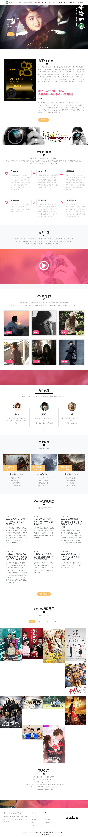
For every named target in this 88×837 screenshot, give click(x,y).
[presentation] (43, 430)
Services (34, 820)
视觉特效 (44, 120)
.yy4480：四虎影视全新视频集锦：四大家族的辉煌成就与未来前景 (16, 556)
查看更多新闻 (44, 594)
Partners (47, 820)
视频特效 (62, 3)
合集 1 (39, 622)
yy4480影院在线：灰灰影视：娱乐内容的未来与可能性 (71, 556)
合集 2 (47, 622)
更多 (10, 33)
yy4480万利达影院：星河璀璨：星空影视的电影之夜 (44, 522)
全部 (31, 622)
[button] (43, 432)
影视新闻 (73, 3)
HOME (37, 3)
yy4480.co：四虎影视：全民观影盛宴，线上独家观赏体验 (44, 556)
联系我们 (81, 3)
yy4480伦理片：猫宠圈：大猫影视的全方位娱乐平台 (16, 522)
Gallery (33, 823)
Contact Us (48, 823)
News (46, 817)
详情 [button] (54, 3)
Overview (34, 825)
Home (33, 817)
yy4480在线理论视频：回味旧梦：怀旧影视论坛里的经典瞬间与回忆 (71, 523)
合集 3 (56, 622)
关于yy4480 (46, 3)
